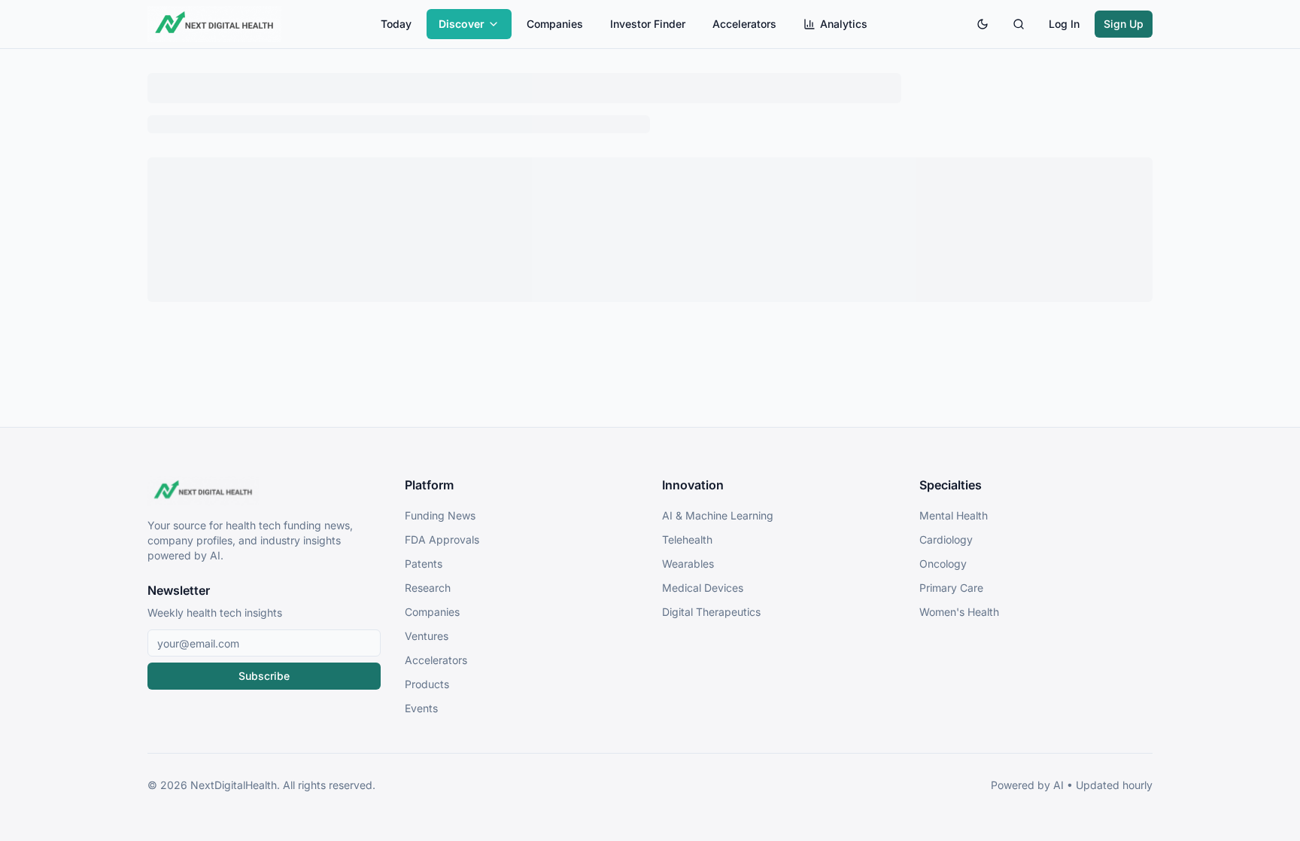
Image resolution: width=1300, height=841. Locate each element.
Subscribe (264, 675)
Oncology (943, 563)
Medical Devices (702, 587)
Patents (423, 563)
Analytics (843, 23)
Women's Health (959, 611)
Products (427, 684)
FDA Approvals (442, 539)
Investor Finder (647, 23)
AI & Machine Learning (717, 515)
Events (421, 708)
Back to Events (650, 123)
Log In (1064, 23)
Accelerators (744, 23)
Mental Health (953, 515)
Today (396, 23)
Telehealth (687, 539)
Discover (461, 23)
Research (428, 587)
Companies (555, 23)
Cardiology (946, 539)
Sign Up (1124, 23)
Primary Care (951, 587)
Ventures (426, 635)
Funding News (440, 515)
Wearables (688, 563)
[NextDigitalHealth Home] (264, 491)
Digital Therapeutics (711, 611)
